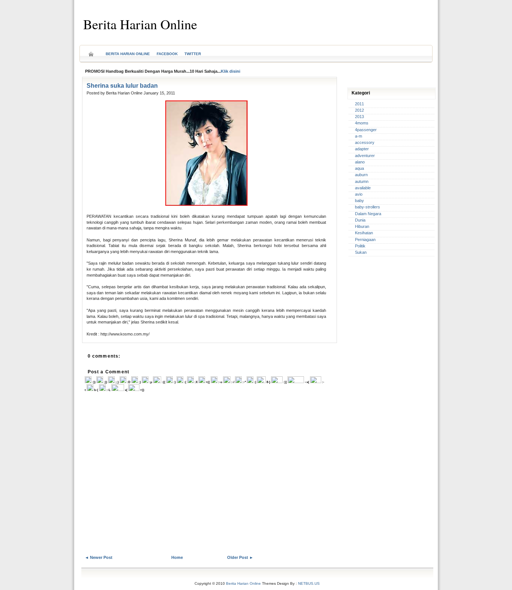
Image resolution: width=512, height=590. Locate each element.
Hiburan (362, 226)
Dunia (360, 220)
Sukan (361, 252)
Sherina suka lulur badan (122, 85)
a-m (358, 136)
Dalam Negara (368, 213)
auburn (361, 174)
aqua (359, 168)
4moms (361, 123)
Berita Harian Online (140, 24)
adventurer (365, 155)
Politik (360, 246)
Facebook (167, 54)
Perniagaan (365, 239)
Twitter (192, 54)
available (363, 188)
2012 (359, 110)
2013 (359, 116)
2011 (359, 104)
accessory (364, 142)
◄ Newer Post (98, 557)
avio (358, 194)
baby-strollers (367, 207)
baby (359, 200)
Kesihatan (364, 233)
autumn (361, 181)
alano (360, 162)
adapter (362, 149)
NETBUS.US (309, 583)
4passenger (366, 129)
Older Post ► (240, 557)
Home (91, 51)
